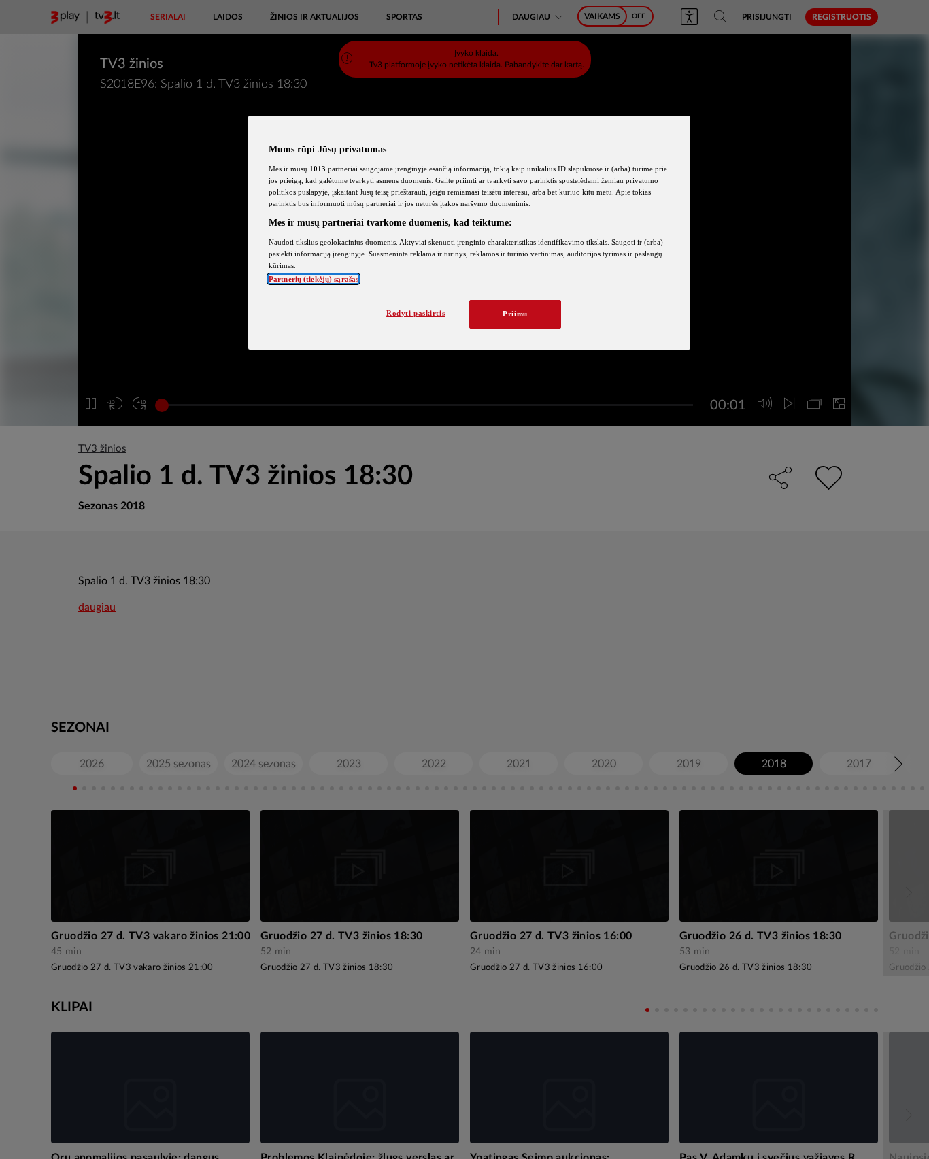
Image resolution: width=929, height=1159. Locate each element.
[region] (469, 233)
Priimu (515, 313)
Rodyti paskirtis (415, 313)
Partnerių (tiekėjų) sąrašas (313, 279)
